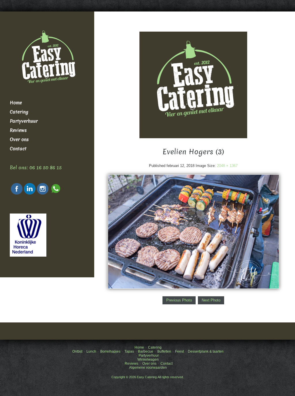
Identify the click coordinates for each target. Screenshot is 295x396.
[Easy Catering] (193, 84)
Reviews (18, 130)
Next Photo (211, 300)
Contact (18, 149)
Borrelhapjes (110, 351)
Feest (179, 351)
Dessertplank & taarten (206, 351)
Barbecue (145, 351)
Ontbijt (77, 351)
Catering (19, 112)
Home (16, 103)
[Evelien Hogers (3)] (193, 231)
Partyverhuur (24, 121)
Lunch (91, 351)
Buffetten (164, 351)
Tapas (129, 351)
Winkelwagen (148, 359)
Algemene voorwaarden (148, 368)
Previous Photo (179, 300)
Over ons (19, 140)
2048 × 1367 (227, 166)
